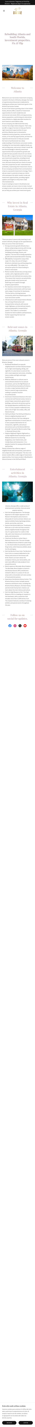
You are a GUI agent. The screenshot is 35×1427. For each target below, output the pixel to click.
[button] (4, 11)
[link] (17, 10)
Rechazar (9, 1422)
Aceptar (26, 1422)
